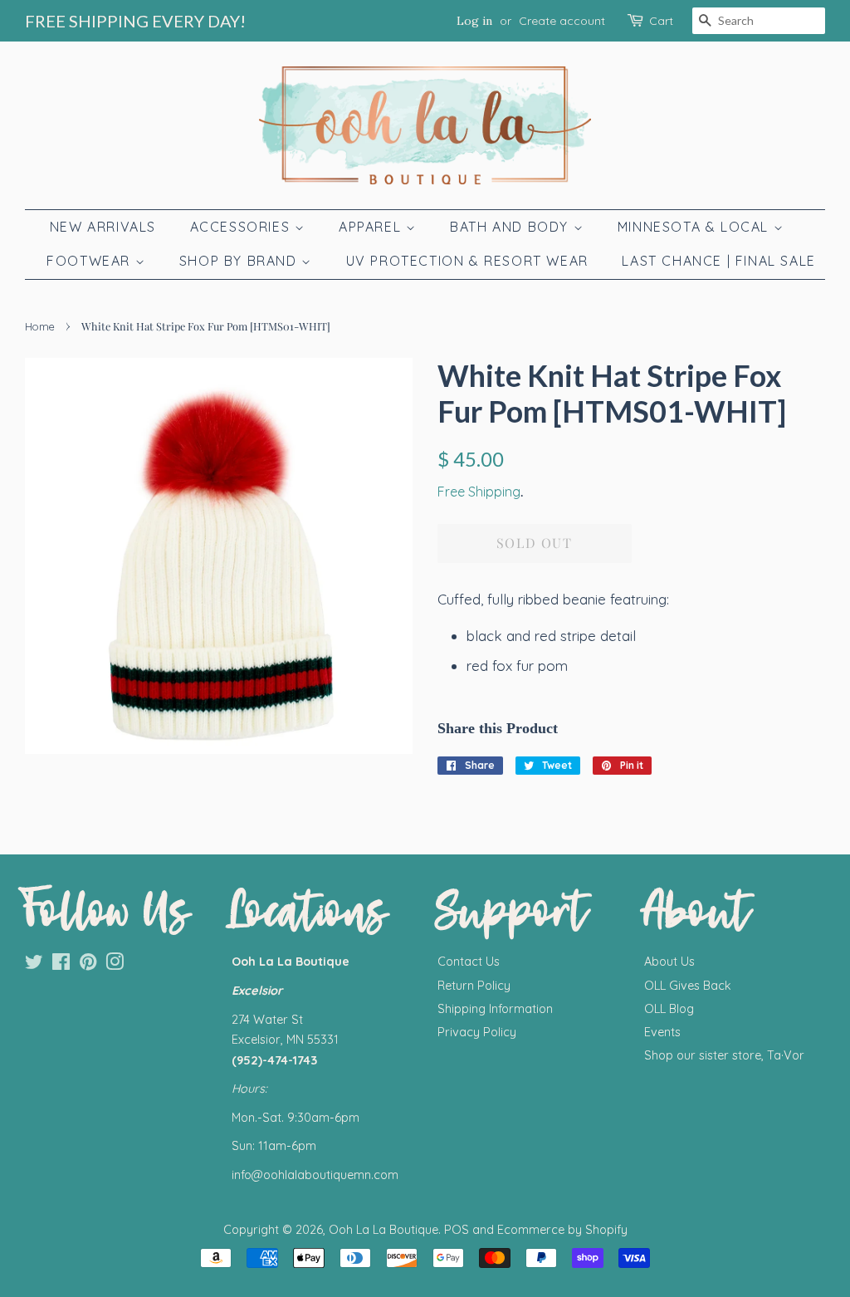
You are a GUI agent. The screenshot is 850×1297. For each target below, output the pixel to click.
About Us (669, 961)
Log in (474, 20)
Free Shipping (478, 491)
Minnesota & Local (696, 226)
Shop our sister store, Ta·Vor (724, 1055)
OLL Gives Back (687, 985)
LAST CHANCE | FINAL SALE (718, 260)
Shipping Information (495, 1008)
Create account (562, 20)
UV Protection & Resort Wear (467, 260)
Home (40, 326)
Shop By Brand (240, 260)
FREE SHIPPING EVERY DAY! (135, 21)
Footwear (90, 260)
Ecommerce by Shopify (562, 1229)
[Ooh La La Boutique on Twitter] (34, 964)
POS (456, 1229)
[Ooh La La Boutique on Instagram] (114, 964)
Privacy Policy (476, 1032)
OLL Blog (669, 1008)
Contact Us (468, 961)
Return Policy (473, 985)
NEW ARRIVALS (103, 226)
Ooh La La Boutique (383, 1229)
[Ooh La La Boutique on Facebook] (61, 964)
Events (662, 1032)
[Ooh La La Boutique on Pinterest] (88, 964)
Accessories (242, 226)
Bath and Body (511, 226)
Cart (661, 20)
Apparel (372, 226)
